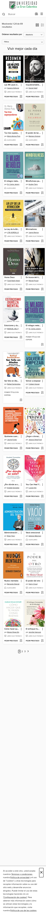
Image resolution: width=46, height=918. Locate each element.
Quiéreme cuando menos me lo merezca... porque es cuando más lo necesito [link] (12, 436)
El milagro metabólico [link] (12, 181)
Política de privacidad (19, 877)
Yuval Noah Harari (13, 281)
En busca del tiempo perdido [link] (33, 277)
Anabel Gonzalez (13, 488)
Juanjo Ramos (34, 233)
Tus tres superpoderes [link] (12, 133)
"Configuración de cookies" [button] (15, 897)
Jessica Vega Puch (35, 440)
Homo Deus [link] (9, 277)
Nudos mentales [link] (11, 581)
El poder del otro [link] (33, 581)
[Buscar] (3, 14)
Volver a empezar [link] (33, 381)
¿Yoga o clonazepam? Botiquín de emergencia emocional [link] (33, 436)
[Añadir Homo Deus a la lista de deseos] (20, 289)
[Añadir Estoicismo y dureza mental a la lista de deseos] (20, 337)
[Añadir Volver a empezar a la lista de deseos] (42, 393)
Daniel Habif (33, 88)
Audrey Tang (33, 184)
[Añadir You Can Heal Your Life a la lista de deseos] (42, 496)
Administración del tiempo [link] (12, 533)
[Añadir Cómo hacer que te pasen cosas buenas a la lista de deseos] (20, 641)
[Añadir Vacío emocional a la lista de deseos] (42, 544)
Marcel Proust (33, 281)
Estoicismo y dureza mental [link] (12, 325)
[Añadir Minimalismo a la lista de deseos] (42, 241)
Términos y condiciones (21, 874)
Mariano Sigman (34, 136)
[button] (37, 26)
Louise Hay (33, 488)
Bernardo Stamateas (14, 584)
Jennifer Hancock (35, 632)
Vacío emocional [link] (33, 533)
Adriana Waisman (35, 536)
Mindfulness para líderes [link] (33, 181)
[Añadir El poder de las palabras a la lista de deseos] (42, 145)
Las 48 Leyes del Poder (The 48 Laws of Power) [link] (12, 85)
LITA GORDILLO (13, 233)
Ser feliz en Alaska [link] (12, 381)
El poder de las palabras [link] (33, 133)
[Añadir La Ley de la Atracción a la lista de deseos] (20, 241)
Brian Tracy (11, 536)
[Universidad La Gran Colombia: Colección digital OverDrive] (23, 5)
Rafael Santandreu (13, 384)
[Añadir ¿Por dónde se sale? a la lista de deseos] (20, 496)
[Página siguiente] (28, 651)
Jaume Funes (12, 440)
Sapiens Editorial (13, 88)
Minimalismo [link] (31, 229)
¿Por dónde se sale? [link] (12, 484)
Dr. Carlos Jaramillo (14, 184)
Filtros (6, 42)
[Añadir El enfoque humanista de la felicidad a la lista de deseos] (42, 641)
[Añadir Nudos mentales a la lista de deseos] (20, 592)
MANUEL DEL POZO (14, 329)
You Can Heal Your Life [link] (33, 484)
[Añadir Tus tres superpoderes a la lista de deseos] (20, 145)
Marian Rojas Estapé (14, 632)
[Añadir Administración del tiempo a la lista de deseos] (20, 544)
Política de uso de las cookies (23, 910)
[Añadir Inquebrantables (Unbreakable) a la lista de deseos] (42, 96)
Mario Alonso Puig (13, 136)
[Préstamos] (36, 14)
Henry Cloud (33, 584)
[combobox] (18, 14)
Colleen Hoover (34, 384)
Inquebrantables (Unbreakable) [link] (33, 85)
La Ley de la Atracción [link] (12, 229)
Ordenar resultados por (12, 34)
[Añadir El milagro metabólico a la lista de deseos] (20, 193)
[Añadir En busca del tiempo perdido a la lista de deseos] (42, 289)
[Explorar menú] (41, 14)
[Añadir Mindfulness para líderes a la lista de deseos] (42, 193)
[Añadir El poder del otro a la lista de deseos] (42, 592)
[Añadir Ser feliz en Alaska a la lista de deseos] (20, 400)
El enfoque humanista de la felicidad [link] (33, 629)
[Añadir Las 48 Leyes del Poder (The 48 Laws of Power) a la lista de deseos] (20, 96)
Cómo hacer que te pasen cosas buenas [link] (12, 629)
